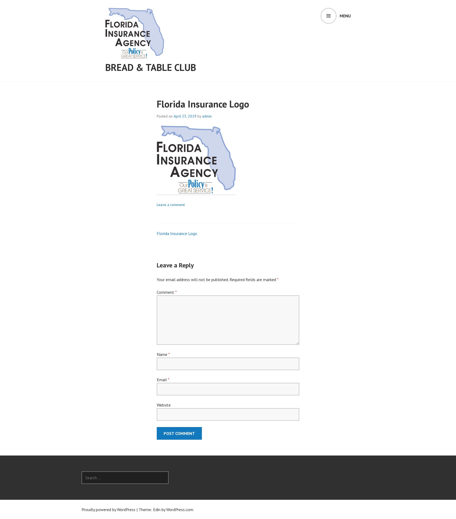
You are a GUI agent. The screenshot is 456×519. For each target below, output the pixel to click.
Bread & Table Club (150, 67)
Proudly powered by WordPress (108, 509)
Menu (345, 15)
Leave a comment (171, 204)
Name (163, 354)
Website (164, 405)
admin (207, 116)
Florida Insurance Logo (177, 233)
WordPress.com (179, 509)
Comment (167, 292)
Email (163, 379)
